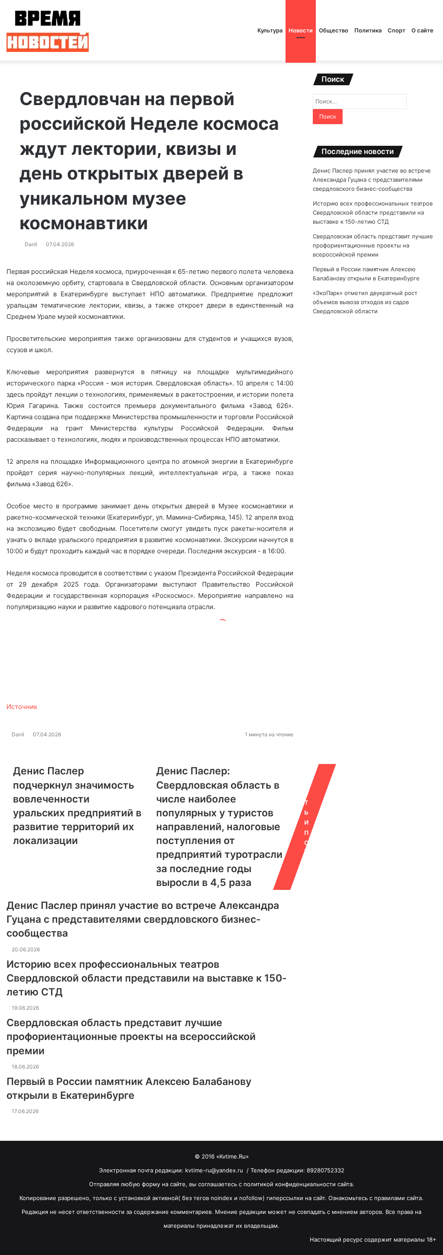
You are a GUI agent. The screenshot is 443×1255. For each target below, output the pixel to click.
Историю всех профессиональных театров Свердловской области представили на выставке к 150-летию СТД (146, 978)
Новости (301, 30)
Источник (21, 707)
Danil (31, 244)
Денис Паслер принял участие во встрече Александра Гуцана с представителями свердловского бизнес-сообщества (142, 919)
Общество (333, 30)
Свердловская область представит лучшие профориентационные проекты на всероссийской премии (131, 1036)
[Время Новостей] (47, 30)
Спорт (396, 30)
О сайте (422, 30)
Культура (269, 30)
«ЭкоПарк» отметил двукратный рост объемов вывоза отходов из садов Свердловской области (365, 302)
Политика (368, 30)
